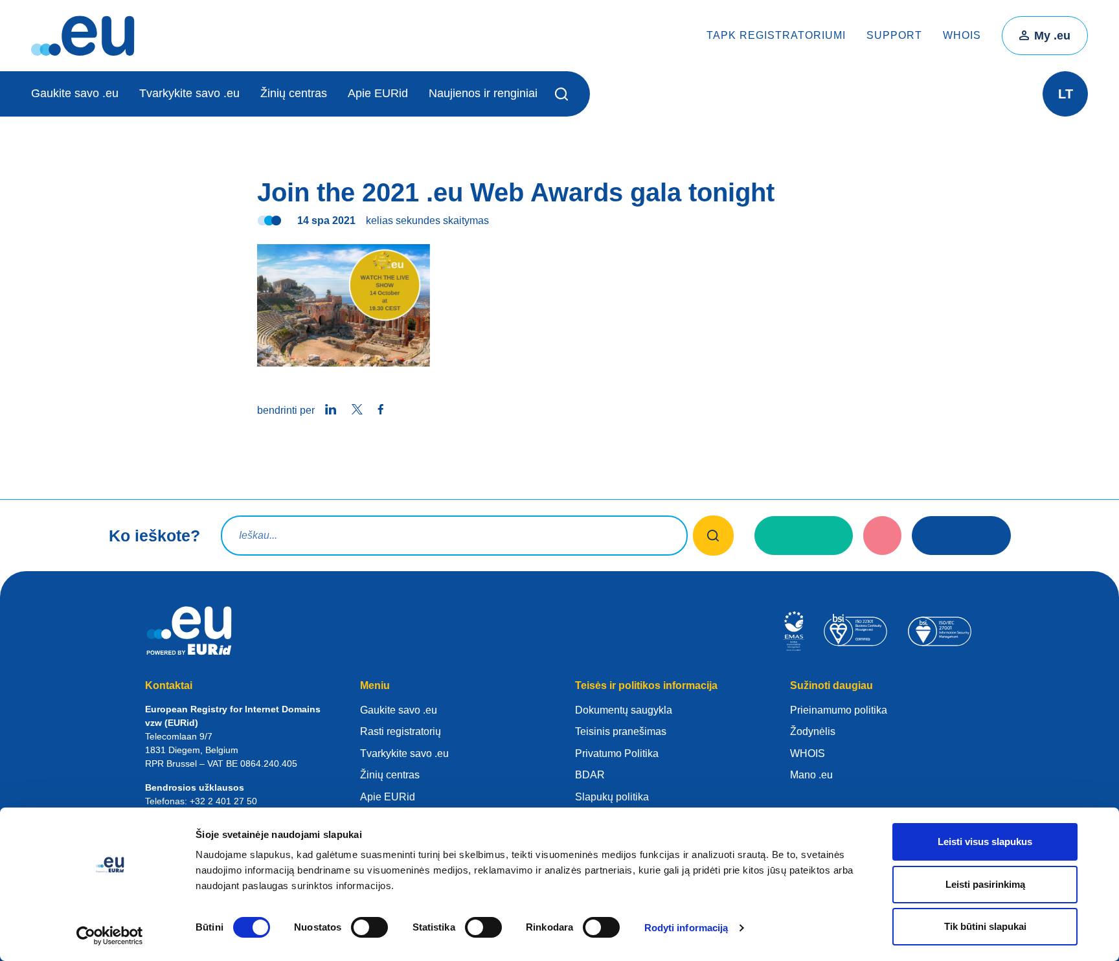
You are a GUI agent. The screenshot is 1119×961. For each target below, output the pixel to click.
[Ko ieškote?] (713, 535)
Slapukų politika (612, 796)
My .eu (1052, 35)
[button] (563, 94)
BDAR (590, 774)
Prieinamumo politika (838, 710)
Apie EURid (378, 93)
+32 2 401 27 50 (223, 801)
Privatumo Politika (617, 753)
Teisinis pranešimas (620, 731)
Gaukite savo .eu (75, 93)
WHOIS (962, 35)
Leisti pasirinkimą (985, 884)
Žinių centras (293, 93)
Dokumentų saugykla (623, 710)
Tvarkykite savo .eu (189, 93)
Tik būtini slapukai (985, 926)
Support (894, 35)
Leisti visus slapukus (985, 841)
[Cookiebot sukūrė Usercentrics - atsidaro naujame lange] (109, 935)
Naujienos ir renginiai (483, 93)
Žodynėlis (812, 731)
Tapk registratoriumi (776, 35)
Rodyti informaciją (686, 927)
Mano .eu (811, 774)
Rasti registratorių (400, 731)
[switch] (369, 927)
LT (1065, 94)
